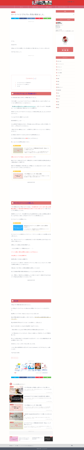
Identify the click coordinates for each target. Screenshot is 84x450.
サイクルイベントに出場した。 (23, 84)
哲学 (58, 84)
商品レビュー (60, 87)
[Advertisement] (31, 31)
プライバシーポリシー (62, 7)
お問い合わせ (49, 7)
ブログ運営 (59, 72)
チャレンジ (59, 69)
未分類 (58, 95)
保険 (58, 81)
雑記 (58, 107)
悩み (58, 93)
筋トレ (58, 98)
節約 (58, 101)
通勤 (58, 104)
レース (58, 75)
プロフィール (35, 7)
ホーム (21, 7)
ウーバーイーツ (60, 64)
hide (35, 78)
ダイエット (59, 66)
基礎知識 (59, 90)
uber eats (59, 61)
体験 (58, 78)
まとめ (18, 86)
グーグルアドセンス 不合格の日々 (24, 82)
